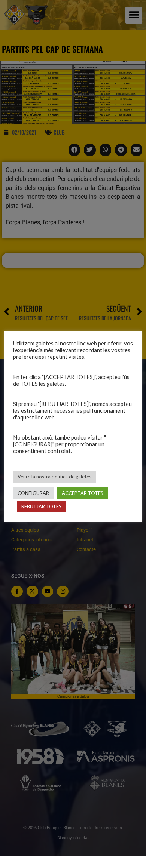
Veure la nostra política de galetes (54, 477)
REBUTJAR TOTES (41, 506)
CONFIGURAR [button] (33, 493)
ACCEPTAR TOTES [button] (82, 493)
